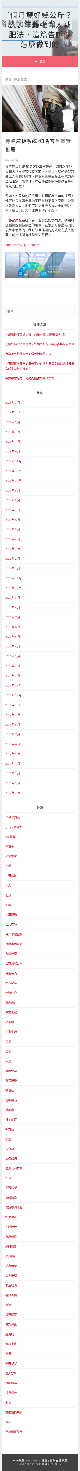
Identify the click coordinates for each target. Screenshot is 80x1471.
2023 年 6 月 (12, 451)
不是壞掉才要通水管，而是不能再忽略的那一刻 (35, 334)
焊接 (8, 1178)
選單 (42, 61)
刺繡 (8, 905)
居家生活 (11, 1032)
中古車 (9, 846)
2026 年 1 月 (12, 402)
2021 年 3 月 (12, 549)
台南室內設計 (14, 944)
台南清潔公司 (14, 963)
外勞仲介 (11, 993)
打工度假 (11, 1119)
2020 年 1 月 (12, 676)
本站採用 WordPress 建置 (30, 1460)
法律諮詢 (11, 1158)
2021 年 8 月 (12, 500)
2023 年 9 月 (12, 422)
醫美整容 (11, 1363)
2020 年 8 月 (12, 607)
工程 (8, 1051)
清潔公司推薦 (14, 1168)
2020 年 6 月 (12, 627)
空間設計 (11, 1227)
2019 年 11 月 (13, 695)
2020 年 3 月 (12, 656)
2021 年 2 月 (12, 558)
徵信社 (9, 1090)
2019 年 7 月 (12, 734)
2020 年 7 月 (12, 617)
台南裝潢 (11, 973)
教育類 (9, 1129)
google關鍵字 (13, 827)
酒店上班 (11, 1344)
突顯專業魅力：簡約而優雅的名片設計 (29, 378)
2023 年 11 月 (13, 412)
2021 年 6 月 (12, 520)
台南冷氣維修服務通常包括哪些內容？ (29, 354)
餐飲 (8, 1422)
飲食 (8, 1402)
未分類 (9, 1149)
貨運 (8, 1305)
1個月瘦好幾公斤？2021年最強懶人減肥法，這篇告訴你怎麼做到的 (40, 29)
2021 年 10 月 (13, 481)
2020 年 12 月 (13, 578)
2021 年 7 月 (12, 510)
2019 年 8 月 (12, 724)
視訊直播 (11, 1295)
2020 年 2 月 (12, 666)
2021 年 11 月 (13, 471)
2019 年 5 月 (12, 754)
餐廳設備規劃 (14, 1412)
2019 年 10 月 (13, 705)
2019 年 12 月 (13, 685)
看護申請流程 (14, 1207)
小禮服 (9, 1022)
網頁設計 (11, 1256)
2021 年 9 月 (12, 490)
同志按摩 (11, 983)
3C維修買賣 (12, 817)
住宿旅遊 (11, 875)
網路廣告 (11, 1246)
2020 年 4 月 (12, 646)
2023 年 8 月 (12, 432)
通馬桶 (9, 1334)
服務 (8, 1139)
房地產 (9, 1110)
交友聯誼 (11, 856)
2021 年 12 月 (13, 461)
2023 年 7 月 (12, 441)
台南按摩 (11, 954)
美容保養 (11, 1266)
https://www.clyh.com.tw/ (22, 245)
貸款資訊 (11, 1324)
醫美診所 (11, 1373)
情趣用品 (11, 1100)
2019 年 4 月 (12, 763)
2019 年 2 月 (12, 783)
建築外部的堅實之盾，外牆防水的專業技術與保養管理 (39, 344)
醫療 (8, 1353)
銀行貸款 (11, 1393)
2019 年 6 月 (12, 744)
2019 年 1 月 (12, 793)
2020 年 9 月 (12, 597)
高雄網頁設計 (14, 1432)
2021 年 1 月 (12, 568)
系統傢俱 (11, 1236)
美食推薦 (11, 1275)
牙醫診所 (11, 1188)
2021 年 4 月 (12, 539)
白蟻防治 (11, 1197)
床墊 (8, 1061)
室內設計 (11, 1002)
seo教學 (10, 837)
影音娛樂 (11, 1080)
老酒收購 (11, 1285)
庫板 (18, 220)
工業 (8, 1041)
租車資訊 (11, 1217)
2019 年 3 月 (12, 773)
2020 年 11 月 (13, 588)
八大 (8, 885)
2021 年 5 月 (12, 529)
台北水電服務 (14, 934)
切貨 (8, 895)
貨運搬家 (11, 1314)
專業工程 (11, 1012)
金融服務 (11, 1383)
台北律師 (11, 924)
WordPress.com (30, 1464)
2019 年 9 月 (12, 715)
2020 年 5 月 (12, 637)
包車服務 (11, 914)
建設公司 (11, 1071)
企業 (8, 866)
